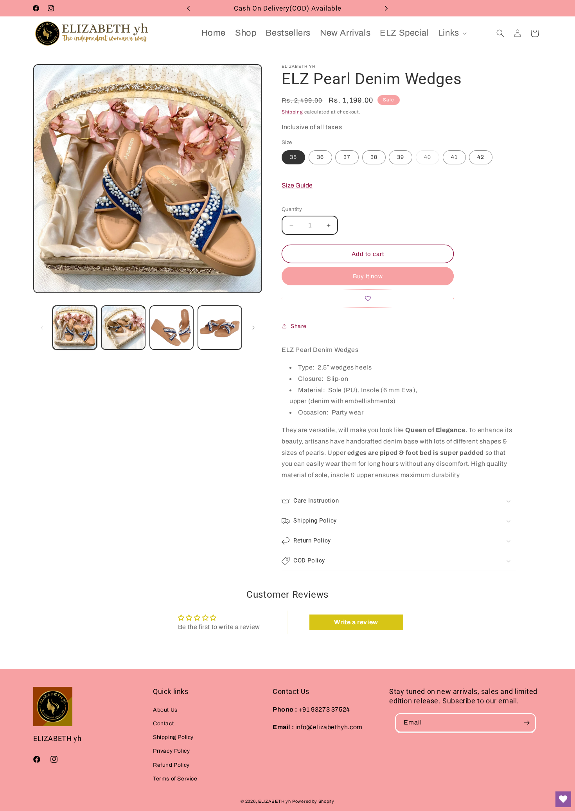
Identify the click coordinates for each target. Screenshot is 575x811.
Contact (163, 723)
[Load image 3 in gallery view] (171, 327)
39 (400, 157)
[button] (451, 33)
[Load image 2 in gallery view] (123, 327)
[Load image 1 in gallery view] (74, 327)
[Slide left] (41, 327)
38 (373, 157)
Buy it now (368, 276)
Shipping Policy (173, 737)
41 (454, 157)
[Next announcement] (386, 8)
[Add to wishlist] (368, 298)
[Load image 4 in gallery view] (220, 327)
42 (480, 157)
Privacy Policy (171, 751)
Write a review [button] (356, 622)
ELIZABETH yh (274, 801)
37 (346, 157)
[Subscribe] (526, 722)
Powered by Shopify (313, 801)
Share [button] (299, 326)
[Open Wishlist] (563, 799)
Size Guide (297, 185)
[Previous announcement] (188, 8)
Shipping (292, 112)
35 (293, 157)
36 (320, 157)
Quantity (292, 209)
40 (431, 159)
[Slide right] (253, 327)
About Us (165, 709)
